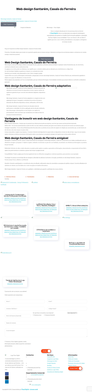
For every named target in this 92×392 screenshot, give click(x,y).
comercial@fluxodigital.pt (35, 374)
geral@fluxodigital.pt (34, 363)
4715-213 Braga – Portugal (34, 361)
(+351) (32, 377)
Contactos (30, 355)
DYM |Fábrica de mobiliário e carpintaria (46, 230)
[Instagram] (7, 378)
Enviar (45, 351)
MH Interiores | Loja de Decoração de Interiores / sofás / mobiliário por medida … (15, 226)
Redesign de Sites (16, 201)
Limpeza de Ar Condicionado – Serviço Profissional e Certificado (15, 195)
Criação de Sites (14, 198)
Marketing (15, 200)
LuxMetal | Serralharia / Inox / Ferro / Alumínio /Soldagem (46, 205)
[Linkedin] (7, 382)
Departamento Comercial (35, 373)
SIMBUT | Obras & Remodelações (77, 206)
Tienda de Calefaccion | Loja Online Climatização (15, 281)
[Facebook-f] (7, 374)
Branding (7, 198)
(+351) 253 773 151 (34, 365)
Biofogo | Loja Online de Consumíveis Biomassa (77, 243)
